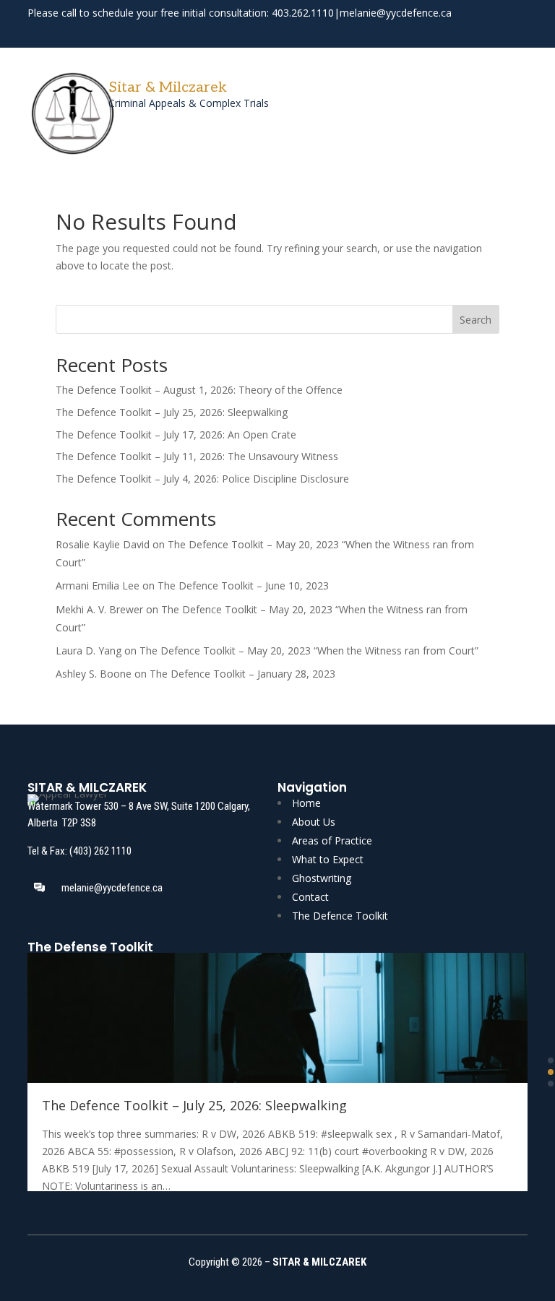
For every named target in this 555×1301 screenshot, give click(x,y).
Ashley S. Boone (94, 673)
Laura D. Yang (88, 650)
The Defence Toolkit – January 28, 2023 (242, 673)
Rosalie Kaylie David (103, 544)
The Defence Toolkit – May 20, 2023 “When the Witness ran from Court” (308, 650)
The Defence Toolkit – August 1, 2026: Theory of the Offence (199, 390)
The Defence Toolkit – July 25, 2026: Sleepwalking (172, 412)
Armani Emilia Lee (97, 585)
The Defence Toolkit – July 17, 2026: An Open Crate (176, 434)
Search (475, 320)
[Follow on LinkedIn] (517, 32)
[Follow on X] (491, 32)
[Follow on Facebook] (465, 32)
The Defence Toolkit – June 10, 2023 (243, 585)
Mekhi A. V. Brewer (99, 609)
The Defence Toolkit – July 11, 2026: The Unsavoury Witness (197, 456)
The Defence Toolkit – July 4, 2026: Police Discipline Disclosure (202, 478)
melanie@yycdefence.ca (396, 13)
